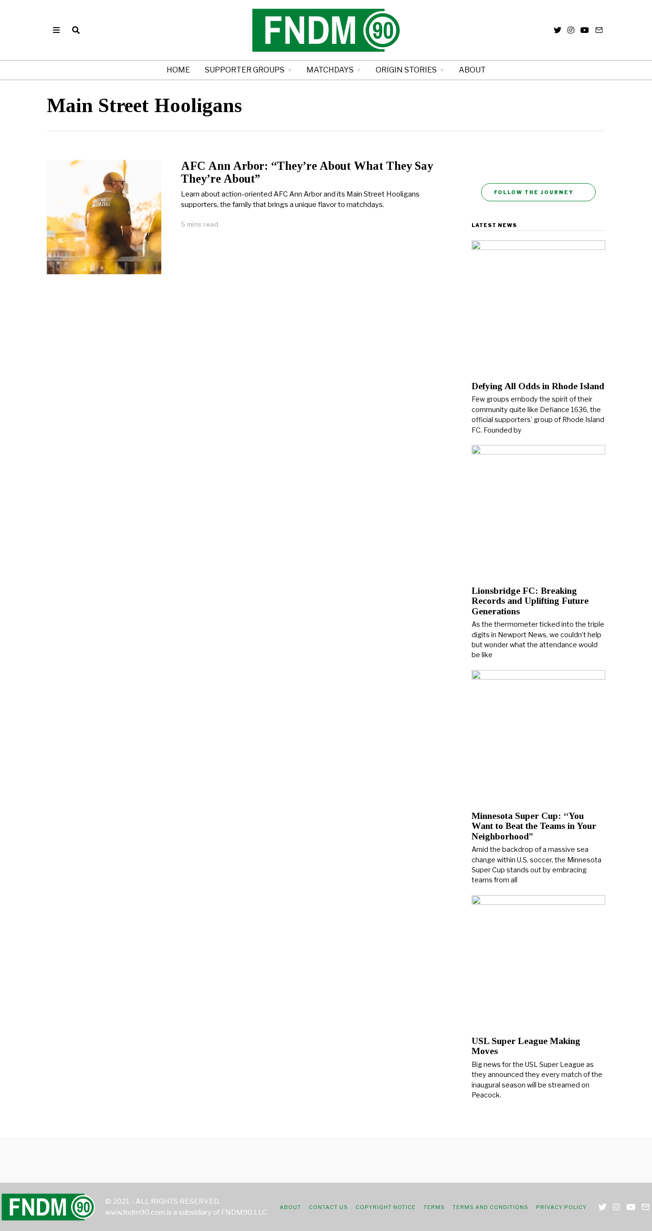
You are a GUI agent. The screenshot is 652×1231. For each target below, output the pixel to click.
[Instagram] (571, 30)
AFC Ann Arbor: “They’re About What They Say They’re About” (307, 172)
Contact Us (328, 1207)
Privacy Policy (561, 1207)
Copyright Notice (386, 1207)
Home (178, 69)
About (472, 69)
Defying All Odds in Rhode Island (538, 386)
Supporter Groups (244, 69)
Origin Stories (406, 69)
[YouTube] (584, 30)
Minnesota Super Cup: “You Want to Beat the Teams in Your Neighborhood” (534, 826)
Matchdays (330, 69)
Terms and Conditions (490, 1207)
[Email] (599, 30)
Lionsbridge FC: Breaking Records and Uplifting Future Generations (530, 601)
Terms (434, 1207)
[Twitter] (557, 30)
